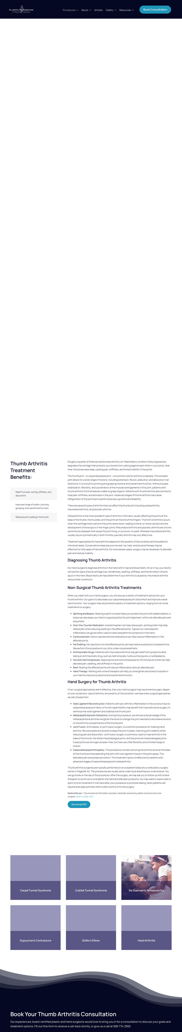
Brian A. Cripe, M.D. (84, 796)
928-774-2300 (121, 1026)
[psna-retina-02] (21, 6)
